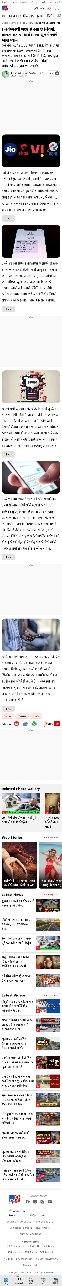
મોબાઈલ (36, 716)
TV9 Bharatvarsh (14, 1246)
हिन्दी (5, 2)
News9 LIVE (51, 1259)
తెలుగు (34, 2)
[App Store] (40, 1216)
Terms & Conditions (29, 1234)
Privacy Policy (42, 1228)
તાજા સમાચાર (14, 16)
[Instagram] (42, 1202)
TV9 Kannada (15, 1252)
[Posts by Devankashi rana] (5, 74)
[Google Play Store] (19, 1213)
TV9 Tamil (7, 1259)
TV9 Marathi (33, 1246)
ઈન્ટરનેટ (8, 716)
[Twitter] (35, 1202)
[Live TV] (48, 8)
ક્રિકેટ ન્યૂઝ (28, 16)
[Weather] (37, 8)
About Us (25, 1222)
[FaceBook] (28, 1202)
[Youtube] (16, 723)
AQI (42, 8)
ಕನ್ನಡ (24, 2)
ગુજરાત (39, 16)
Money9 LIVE (30, 1265)
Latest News (12, 894)
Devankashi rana (19, 72)
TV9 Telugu (48, 1246)
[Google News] (25, 723)
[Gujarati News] (5, 8)
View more (50, 837)
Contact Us (11, 1222)
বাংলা (51, 2)
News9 (14, 2)
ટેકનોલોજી (22, 716)
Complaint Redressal (21, 1228)
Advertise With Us (44, 1222)
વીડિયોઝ (50, 16)
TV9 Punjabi (46, 1252)
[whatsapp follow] (34, 723)
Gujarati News (9, 22)
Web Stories (12, 837)
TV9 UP (38, 1259)
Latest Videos (14, 995)
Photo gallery (26, 22)
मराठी (43, 2)
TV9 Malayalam (24, 1259)
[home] (3, 15)
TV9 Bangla (31, 1252)
